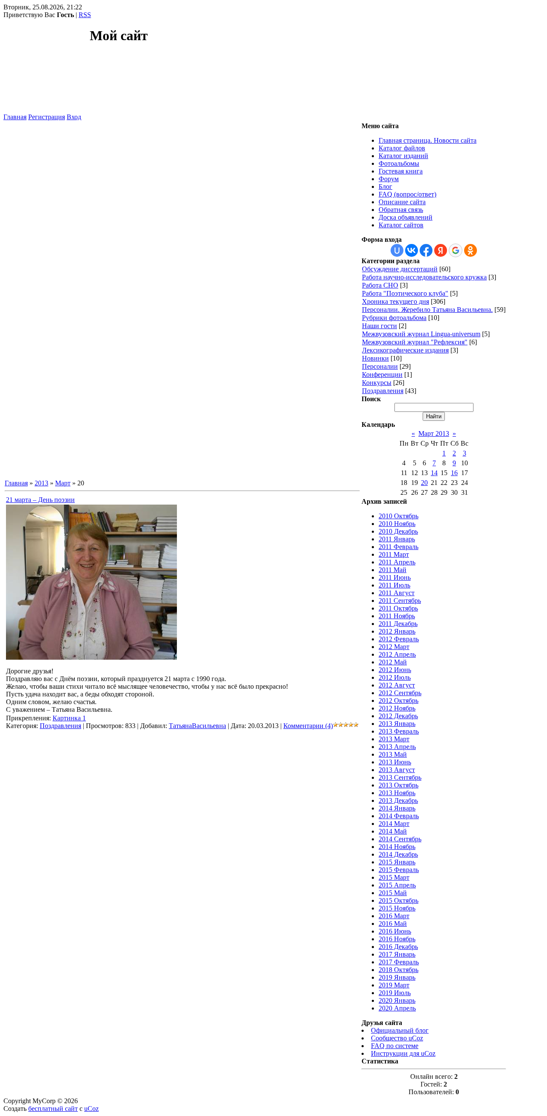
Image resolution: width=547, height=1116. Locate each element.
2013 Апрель (397, 746)
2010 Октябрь (398, 516)
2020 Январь (397, 1000)
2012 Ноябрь (397, 708)
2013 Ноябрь (397, 792)
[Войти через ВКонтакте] (411, 250)
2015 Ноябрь (397, 908)
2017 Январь (397, 954)
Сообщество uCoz (397, 1038)
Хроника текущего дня (395, 301)
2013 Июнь (395, 762)
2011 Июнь (395, 577)
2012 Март (394, 646)
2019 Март (394, 985)
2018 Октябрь (398, 969)
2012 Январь (397, 631)
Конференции (382, 374)
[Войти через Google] (455, 250)
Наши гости (379, 325)
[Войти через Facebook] (426, 250)
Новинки (375, 358)
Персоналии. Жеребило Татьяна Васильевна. (427, 309)
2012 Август (397, 685)
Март (63, 483)
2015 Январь (397, 862)
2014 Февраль (399, 815)
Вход (74, 116)
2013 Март (394, 739)
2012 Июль (395, 677)
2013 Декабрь (398, 800)
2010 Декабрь (398, 531)
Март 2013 (433, 433)
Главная (14, 116)
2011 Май (392, 569)
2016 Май (393, 923)
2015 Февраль (399, 869)
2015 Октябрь (398, 900)
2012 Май (393, 662)
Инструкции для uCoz (403, 1053)
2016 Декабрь (398, 946)
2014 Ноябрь (397, 846)
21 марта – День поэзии (40, 499)
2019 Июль (395, 992)
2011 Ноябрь (397, 616)
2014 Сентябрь (400, 839)
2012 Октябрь (398, 700)
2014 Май (393, 831)
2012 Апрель (397, 654)
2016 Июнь (395, 931)
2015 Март (394, 877)
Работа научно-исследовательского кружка (424, 277)
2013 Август (397, 769)
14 (434, 472)
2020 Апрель (397, 1008)
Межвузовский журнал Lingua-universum (421, 334)
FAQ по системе (394, 1045)
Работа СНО (380, 285)
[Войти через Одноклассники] (470, 250)
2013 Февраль (399, 731)
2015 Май (393, 892)
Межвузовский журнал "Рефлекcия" (415, 342)
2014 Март (394, 823)
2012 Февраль (399, 639)
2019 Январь (397, 977)
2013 (41, 483)
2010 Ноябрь (397, 523)
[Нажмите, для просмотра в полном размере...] (91, 657)
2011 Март (394, 554)
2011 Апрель (397, 562)
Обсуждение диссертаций (400, 269)
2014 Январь (397, 808)
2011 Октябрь (398, 608)
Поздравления (60, 725)
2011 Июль (394, 585)
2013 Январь (397, 723)
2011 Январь (397, 539)
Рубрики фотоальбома (394, 317)
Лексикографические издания (405, 350)
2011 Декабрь (398, 623)
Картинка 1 (69, 718)
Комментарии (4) (308, 725)
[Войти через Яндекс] (440, 250)
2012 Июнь (395, 669)
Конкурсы (376, 382)
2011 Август (397, 592)
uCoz (91, 1108)
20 (424, 482)
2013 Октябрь (398, 785)
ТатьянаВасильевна (197, 725)
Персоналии (380, 366)
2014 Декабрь (398, 854)
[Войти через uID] (397, 250)
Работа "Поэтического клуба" (405, 293)
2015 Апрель (397, 885)
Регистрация (46, 116)
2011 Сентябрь (400, 600)
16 (454, 472)
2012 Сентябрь (400, 692)
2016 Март (394, 915)
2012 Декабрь (398, 716)
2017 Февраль (399, 962)
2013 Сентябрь (400, 777)
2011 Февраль (398, 546)
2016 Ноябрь (397, 939)
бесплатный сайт (53, 1108)
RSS (85, 14)
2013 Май (393, 754)
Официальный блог (400, 1030)
